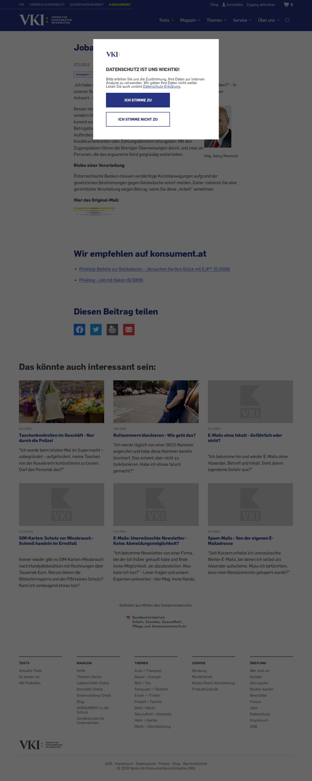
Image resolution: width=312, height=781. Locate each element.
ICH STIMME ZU (138, 100)
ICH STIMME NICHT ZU (138, 119)
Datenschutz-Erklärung (161, 86)
